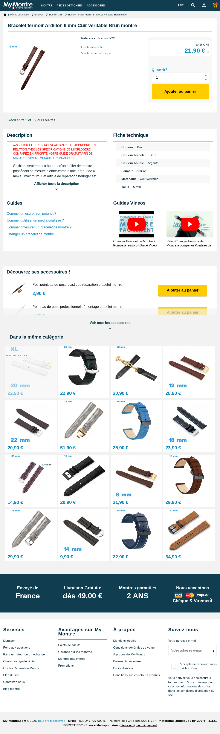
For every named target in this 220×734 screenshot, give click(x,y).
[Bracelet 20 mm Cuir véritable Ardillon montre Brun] (189, 530)
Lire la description (93, 47)
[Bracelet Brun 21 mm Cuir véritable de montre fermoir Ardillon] (31, 476)
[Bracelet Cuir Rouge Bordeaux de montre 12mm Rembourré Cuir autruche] (189, 367)
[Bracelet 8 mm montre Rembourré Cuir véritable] (136, 476)
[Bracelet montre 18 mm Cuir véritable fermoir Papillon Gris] (83, 421)
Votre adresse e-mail (182, 640)
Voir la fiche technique (96, 53)
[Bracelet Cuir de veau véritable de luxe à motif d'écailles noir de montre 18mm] (189, 421)
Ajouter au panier (180, 91)
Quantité (160, 70)
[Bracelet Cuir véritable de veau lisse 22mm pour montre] (31, 421)
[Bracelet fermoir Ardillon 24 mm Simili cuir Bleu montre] (136, 530)
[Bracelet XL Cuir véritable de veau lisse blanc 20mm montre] (31, 367)
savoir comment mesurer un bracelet (43, 158)
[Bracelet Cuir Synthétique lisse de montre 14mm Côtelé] (83, 530)
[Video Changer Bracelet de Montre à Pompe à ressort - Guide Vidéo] (136, 224)
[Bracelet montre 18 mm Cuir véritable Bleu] (136, 421)
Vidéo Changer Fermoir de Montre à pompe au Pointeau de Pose (189, 245)
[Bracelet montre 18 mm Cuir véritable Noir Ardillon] (83, 476)
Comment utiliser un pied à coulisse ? (35, 220)
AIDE (181, 5)
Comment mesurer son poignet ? (31, 213)
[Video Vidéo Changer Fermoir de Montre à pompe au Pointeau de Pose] (190, 224)
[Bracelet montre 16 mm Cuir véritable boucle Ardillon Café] (189, 476)
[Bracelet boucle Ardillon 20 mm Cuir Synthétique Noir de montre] (83, 367)
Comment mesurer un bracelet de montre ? (39, 227)
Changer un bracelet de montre (30, 234)
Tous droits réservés (51, 720)
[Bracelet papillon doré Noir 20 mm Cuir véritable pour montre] (136, 367)
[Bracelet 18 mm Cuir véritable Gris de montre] (31, 530)
